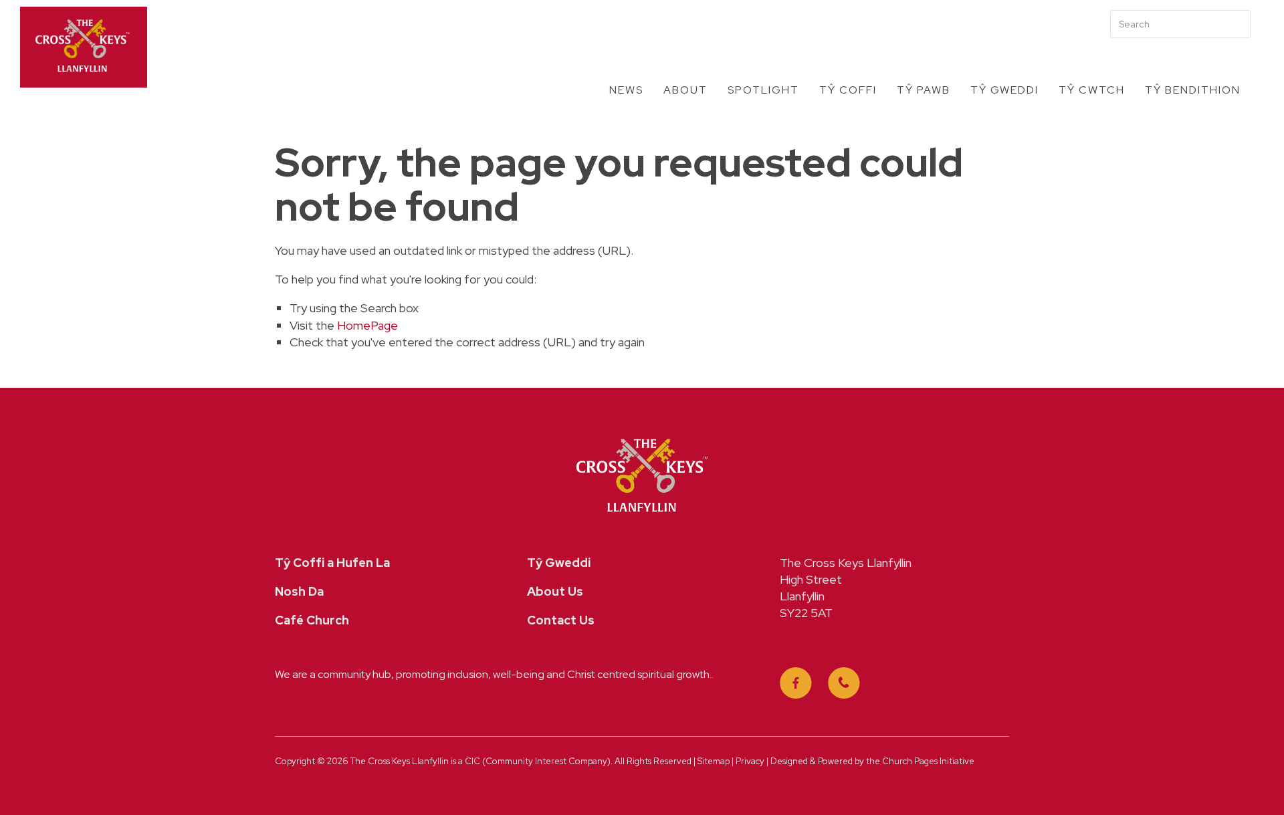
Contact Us (561, 620)
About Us (555, 591)
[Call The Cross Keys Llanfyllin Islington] (844, 683)
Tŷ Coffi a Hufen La (332, 562)
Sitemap (714, 761)
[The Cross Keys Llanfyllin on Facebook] (796, 683)
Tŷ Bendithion (1193, 90)
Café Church (312, 620)
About (685, 90)
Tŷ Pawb (923, 90)
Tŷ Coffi (848, 90)
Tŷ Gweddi (1004, 90)
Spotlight (763, 90)
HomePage (367, 325)
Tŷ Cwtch (1092, 90)
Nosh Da (299, 591)
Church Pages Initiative (928, 761)
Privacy (751, 761)
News (626, 90)
